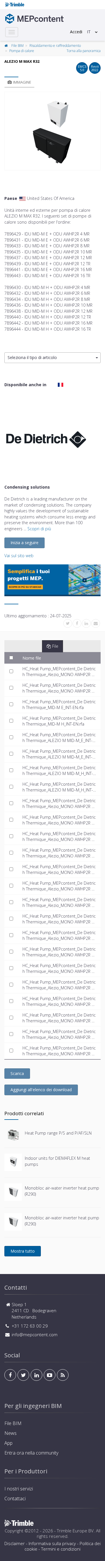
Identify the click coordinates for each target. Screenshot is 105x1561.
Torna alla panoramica (83, 50)
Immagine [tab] (22, 82)
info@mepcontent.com (34, 1334)
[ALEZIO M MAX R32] (52, 131)
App (8, 1443)
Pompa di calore (21, 50)
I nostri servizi (18, 1488)
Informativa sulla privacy (52, 1543)
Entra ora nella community (31, 1453)
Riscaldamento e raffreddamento (55, 45)
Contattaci (15, 1498)
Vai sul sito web (19, 555)
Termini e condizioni (60, 1549)
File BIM (17, 45)
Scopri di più (39, 528)
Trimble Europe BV (75, 1531)
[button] (52, 357)
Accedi (76, 31)
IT (89, 31)
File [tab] (55, 646)
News (10, 1433)
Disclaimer (14, 1543)
